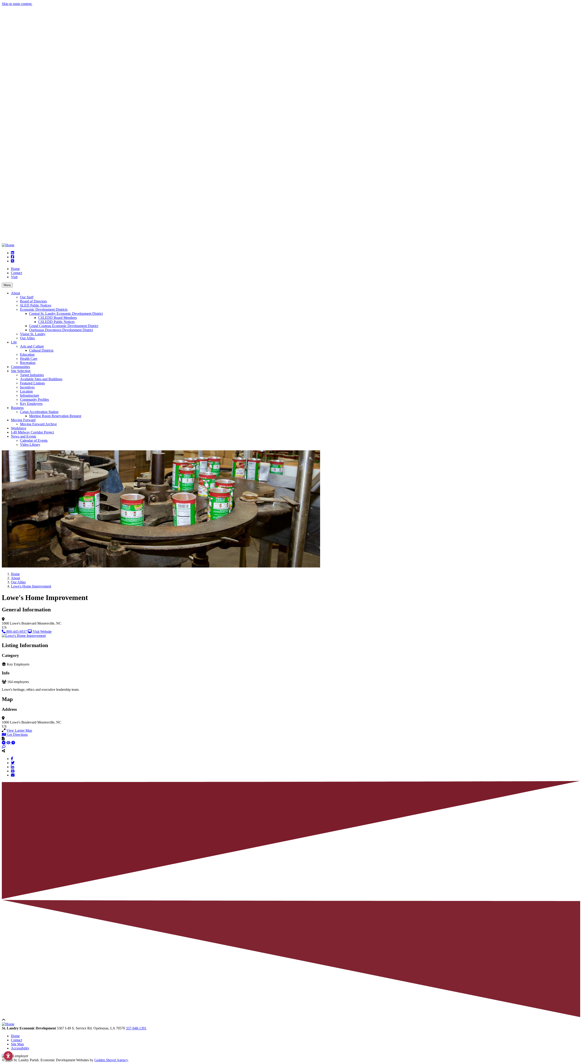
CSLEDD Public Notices (56, 322)
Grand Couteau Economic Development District (63, 326)
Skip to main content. (17, 4)
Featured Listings (32, 383)
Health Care (28, 359)
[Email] (13, 775)
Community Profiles (34, 399)
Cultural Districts (41, 350)
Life (14, 342)
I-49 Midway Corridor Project (32, 432)
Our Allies (27, 338)
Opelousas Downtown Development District (61, 330)
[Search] (3, 747)
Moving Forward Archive (38, 424)
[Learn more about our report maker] (13, 743)
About (15, 293)
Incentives (27, 387)
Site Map (17, 1044)
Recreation (27, 363)
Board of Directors (33, 301)
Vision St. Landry (32, 334)
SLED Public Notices (35, 305)
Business (17, 408)
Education (27, 354)
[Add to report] (4, 743)
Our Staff (26, 297)
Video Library (30, 444)
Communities (20, 367)
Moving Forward (23, 420)
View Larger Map (19, 730)
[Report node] (3, 738)
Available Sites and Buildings (41, 379)
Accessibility (20, 1048)
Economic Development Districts (44, 309)
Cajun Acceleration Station (39, 412)
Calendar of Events (34, 440)
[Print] (13, 771)
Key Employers (31, 404)
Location (26, 391)
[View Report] (8, 743)
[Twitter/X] (13, 762)
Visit (14, 277)
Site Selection (20, 371)
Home (15, 269)
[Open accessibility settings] (8, 1055)
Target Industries (32, 375)
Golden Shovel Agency (111, 1060)
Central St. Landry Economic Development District (66, 313)
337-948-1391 (136, 1028)
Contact (16, 273)
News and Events (23, 436)
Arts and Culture (32, 346)
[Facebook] (12, 758)
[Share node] (3, 751)
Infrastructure (29, 395)
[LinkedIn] (12, 767)
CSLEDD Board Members (57, 318)
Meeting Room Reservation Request (55, 416)
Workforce (18, 428)
